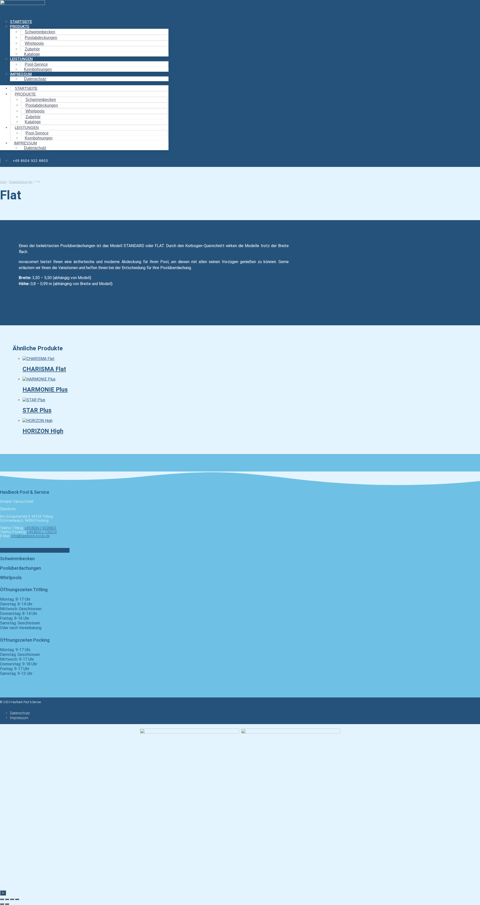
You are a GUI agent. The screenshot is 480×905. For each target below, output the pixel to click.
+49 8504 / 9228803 (40, 528)
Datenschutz (35, 79)
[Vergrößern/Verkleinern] (2, 899)
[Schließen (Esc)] (17, 899)
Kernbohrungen (38, 69)
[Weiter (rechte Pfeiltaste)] (7, 904)
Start (3, 181)
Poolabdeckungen (20, 181)
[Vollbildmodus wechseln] (7, 899)
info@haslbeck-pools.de (30, 536)
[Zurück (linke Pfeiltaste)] (2, 904)
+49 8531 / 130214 (42, 532)
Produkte (19, 26)
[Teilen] (12, 899)
